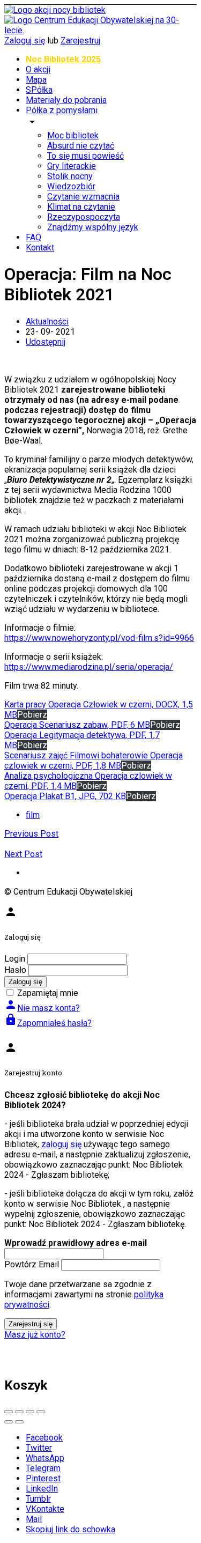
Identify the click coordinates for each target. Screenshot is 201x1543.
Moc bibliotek (73, 135)
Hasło (15, 970)
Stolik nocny (70, 176)
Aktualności (47, 321)
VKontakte (45, 1509)
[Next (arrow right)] (19, 1421)
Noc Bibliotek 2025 (63, 59)
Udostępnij (45, 342)
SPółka (39, 90)
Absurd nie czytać (80, 146)
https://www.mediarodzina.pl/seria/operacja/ (88, 667)
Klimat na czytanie (81, 207)
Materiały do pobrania (66, 100)
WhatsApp (45, 1458)
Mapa (36, 80)
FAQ (33, 237)
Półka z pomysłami (62, 110)
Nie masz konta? (42, 1008)
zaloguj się (61, 1144)
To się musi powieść (85, 156)
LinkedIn (42, 1488)
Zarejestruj (80, 40)
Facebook (44, 1438)
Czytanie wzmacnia (83, 196)
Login (14, 959)
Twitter (39, 1448)
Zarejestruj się (31, 1324)
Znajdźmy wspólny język (92, 227)
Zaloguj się (24, 40)
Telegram (43, 1468)
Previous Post (31, 834)
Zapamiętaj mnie (47, 993)
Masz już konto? (34, 1335)
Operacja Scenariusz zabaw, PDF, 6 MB (77, 725)
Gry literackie (71, 166)
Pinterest (43, 1478)
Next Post (23, 854)
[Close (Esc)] (8, 1411)
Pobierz (32, 715)
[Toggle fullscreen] (30, 1411)
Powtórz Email (31, 1264)
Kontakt (40, 247)
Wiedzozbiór (71, 186)
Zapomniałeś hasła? (48, 1023)
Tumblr (38, 1499)
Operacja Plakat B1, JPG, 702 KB (65, 796)
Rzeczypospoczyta (83, 217)
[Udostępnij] (19, 1411)
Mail (34, 1519)
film (33, 815)
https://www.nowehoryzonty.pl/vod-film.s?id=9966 (99, 638)
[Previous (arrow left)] (8, 1421)
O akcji (38, 69)
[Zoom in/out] (40, 1411)
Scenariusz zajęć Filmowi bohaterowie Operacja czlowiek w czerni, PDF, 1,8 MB (93, 760)
